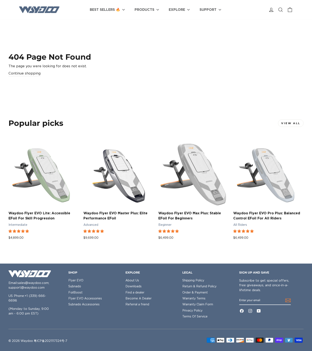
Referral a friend (137, 304)
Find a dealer (134, 292)
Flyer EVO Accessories (85, 298)
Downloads (133, 286)
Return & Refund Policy (199, 286)
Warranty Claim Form (197, 304)
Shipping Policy (193, 280)
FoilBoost (75, 292)
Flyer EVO (75, 280)
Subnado (74, 286)
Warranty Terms (193, 298)
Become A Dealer (138, 298)
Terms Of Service (195, 316)
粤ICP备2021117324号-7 (50, 341)
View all (290, 123)
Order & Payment (195, 292)
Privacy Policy (192, 310)
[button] (19, 231)
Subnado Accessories (84, 304)
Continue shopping (24, 73)
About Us (132, 280)
